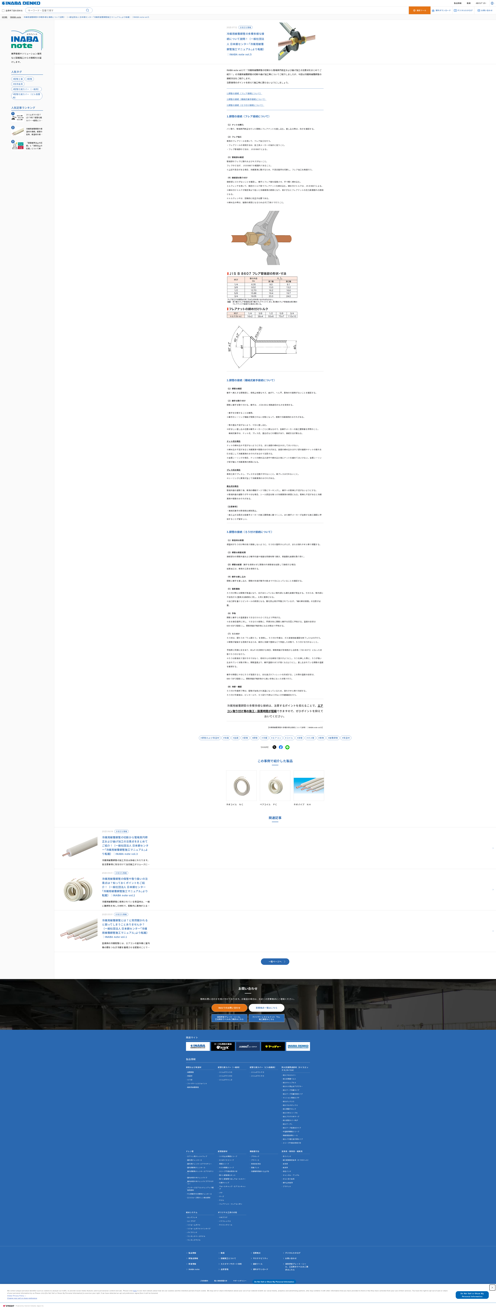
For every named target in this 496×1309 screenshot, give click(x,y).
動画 (469, 3)
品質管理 (224, 1269)
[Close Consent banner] (492, 1287)
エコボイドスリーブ (226, 1160)
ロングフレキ (192, 1217)
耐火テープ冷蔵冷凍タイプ (293, 1094)
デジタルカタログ (292, 1253)
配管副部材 (222, 1151)
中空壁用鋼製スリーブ (291, 1131)
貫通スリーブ (224, 1164)
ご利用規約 (204, 1281)
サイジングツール (225, 1225)
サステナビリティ (260, 1258)
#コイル (289, 737)
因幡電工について (228, 1258)
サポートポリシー (239, 1281)
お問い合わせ (291, 1258)
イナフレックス (225, 1221)
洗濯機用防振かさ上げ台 (260, 1171)
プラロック (255, 1156)
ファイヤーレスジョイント (197, 1083)
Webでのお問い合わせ (229, 1007)
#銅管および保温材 (209, 737)
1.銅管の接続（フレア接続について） (244, 93)
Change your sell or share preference (22, 1298)
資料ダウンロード (260, 1269)
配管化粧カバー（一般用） (229, 1067)
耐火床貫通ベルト (289, 1079)
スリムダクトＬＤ (225, 1080)
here (135, 1291)
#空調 (235, 737)
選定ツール (258, 1264)
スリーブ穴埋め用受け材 (292, 1143)
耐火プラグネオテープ (291, 1116)
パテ (221, 1193)
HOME (4, 17)
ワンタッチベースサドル (196, 1236)
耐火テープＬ (288, 1124)
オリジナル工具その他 (227, 1212)
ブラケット (287, 1186)
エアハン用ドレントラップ (197, 1156)
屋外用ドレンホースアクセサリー (199, 1164)
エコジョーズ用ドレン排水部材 (198, 1197)
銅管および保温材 (193, 1067)
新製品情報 (193, 1258)
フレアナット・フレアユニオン (230, 1204)
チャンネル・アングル (291, 1175)
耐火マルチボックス (290, 1105)
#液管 (300, 737)
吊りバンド (287, 1156)
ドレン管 (190, 1151)
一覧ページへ (275, 961)
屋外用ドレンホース (194, 1160)
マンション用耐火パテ (291, 1098)
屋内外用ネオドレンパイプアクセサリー (200, 1182)
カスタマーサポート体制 (231, 1264)
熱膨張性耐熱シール (290, 1135)
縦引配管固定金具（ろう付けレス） (296, 1160)
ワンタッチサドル (193, 1240)
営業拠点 (257, 1253)
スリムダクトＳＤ (225, 1072)
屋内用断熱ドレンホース (196, 1167)
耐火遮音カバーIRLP (290, 1120)
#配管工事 (18, 78)
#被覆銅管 (333, 737)
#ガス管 (310, 737)
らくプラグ (191, 1221)
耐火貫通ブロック (289, 1109)
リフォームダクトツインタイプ (198, 1228)
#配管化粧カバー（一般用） (26, 89)
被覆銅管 (190, 1072)
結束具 (285, 1167)
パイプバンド (192, 1232)
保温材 (189, 1076)
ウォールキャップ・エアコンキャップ (232, 1187)
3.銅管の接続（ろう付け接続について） (245, 105)
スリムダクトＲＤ (257, 1076)
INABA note (15, 17)
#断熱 (321, 737)
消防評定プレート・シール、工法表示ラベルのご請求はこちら (229, 1018)
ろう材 (189, 1080)
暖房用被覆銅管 (193, 1087)
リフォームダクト (193, 1225)
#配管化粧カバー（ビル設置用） (26, 96)
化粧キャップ (224, 1182)
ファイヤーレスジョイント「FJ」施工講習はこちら (266, 1018)
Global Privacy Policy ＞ (16, 1296)
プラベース (255, 1160)
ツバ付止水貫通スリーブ (228, 1156)
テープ (221, 1196)
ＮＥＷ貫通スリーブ (226, 1167)
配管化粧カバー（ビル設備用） (263, 1067)
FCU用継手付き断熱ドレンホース (199, 1194)
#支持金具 (18, 83)
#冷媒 (264, 737)
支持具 (285, 1164)
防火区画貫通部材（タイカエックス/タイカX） (295, 1068)
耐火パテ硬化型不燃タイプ (293, 1139)
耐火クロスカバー (289, 1075)
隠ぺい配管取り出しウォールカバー (232, 1179)
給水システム (191, 1212)
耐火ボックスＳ (289, 1101)
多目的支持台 (256, 1164)
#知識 (226, 737)
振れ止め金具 (288, 1182)
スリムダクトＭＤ (225, 1076)
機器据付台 (254, 1151)
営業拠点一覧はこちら (266, 1007)
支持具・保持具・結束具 (292, 1151)
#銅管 (255, 737)
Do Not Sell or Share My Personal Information (274, 1282)
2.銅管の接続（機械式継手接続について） (246, 99)
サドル (221, 1200)
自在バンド (287, 1171)
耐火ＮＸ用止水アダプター (293, 1086)
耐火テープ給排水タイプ (292, 1128)
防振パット (255, 1167)
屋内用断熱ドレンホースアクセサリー (200, 1172)
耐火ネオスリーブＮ (290, 1113)
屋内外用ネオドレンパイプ (197, 1177)
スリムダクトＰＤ (257, 1072)
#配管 (245, 737)
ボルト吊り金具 (289, 1179)
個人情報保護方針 (220, 1281)
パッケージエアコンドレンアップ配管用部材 (200, 1188)
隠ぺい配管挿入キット (227, 1175)
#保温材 (346, 737)
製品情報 (458, 3)
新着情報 (192, 1264)
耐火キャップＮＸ (289, 1082)
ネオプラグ (223, 1217)
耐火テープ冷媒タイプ (291, 1090)
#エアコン (276, 737)
